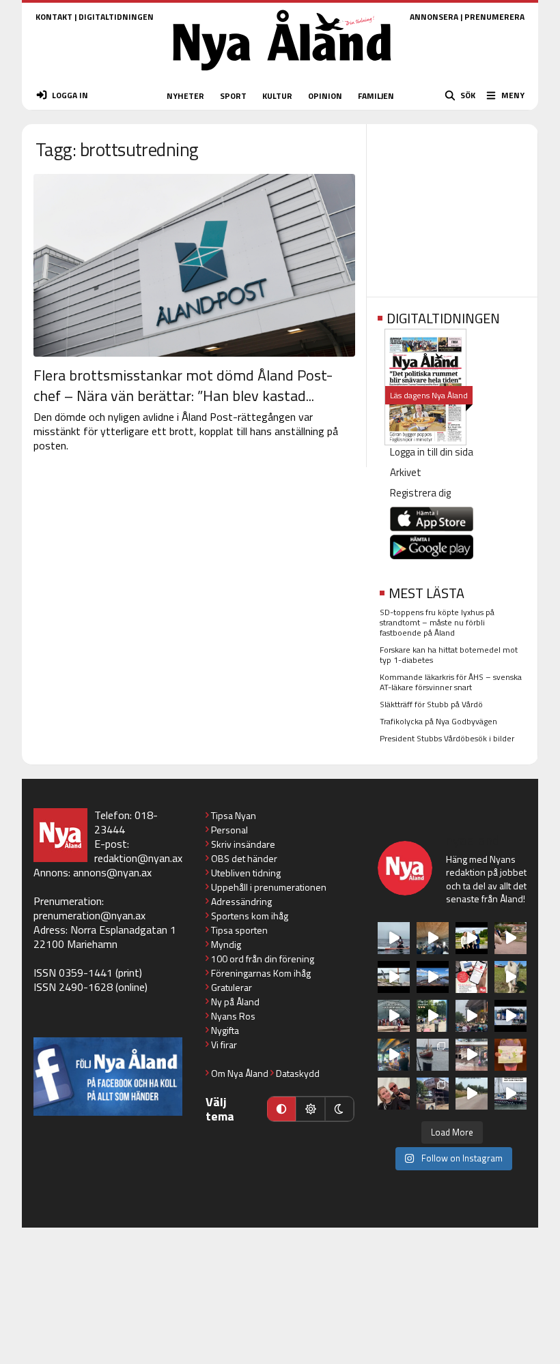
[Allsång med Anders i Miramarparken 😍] (510, 1016)
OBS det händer (244, 858)
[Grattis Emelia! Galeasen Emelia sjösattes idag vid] (433, 1055)
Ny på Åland (235, 1001)
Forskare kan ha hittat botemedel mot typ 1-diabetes (449, 654)
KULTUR (277, 95)
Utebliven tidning (246, 872)
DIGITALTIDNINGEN (116, 16)
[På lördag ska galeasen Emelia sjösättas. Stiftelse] (433, 1094)
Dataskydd (298, 1073)
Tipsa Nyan (233, 815)
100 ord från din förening (262, 958)
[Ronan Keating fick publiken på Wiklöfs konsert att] (472, 1016)
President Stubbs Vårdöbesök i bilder (447, 738)
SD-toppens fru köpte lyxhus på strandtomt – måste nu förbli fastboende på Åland (437, 622)
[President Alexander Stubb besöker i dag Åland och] (510, 938)
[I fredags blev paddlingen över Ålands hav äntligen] (394, 938)
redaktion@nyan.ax (138, 858)
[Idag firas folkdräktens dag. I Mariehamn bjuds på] (394, 1016)
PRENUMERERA (494, 16)
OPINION (325, 95)
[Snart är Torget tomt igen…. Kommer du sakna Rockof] (433, 1016)
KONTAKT (54, 16)
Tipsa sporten (239, 930)
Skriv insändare (243, 844)
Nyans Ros (233, 1016)
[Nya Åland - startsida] (282, 74)
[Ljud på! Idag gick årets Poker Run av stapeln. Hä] (510, 1094)
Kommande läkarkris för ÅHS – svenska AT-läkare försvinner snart (451, 682)
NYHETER (185, 95)
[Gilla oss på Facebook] (107, 1076)
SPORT (233, 95)
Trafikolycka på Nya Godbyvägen (438, 721)
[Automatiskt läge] (281, 1109)
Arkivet (405, 472)
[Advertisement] (452, 206)
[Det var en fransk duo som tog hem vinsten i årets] (394, 977)
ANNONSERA (434, 16)
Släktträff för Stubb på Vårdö (431, 704)
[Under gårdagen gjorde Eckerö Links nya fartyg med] (433, 977)
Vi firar (224, 1044)
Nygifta (225, 1030)
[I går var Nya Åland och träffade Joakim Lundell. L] (394, 1094)
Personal (229, 829)
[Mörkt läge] (339, 1109)
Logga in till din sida (431, 452)
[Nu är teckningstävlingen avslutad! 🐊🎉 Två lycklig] (510, 1055)
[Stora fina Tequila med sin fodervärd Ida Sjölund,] (510, 977)
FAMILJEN (376, 95)
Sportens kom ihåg (249, 915)
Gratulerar (231, 987)
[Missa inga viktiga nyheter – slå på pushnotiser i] (472, 977)
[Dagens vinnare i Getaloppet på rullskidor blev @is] (472, 1094)
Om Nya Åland (239, 1073)
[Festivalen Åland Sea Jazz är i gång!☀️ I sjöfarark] (433, 938)
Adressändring (241, 901)
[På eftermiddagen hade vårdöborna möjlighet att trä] (472, 938)
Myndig (226, 944)
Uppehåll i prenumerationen (268, 887)
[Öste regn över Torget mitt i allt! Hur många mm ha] (472, 1055)
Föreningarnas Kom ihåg (261, 973)
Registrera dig (420, 493)
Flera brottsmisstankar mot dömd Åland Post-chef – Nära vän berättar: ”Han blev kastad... (183, 385)
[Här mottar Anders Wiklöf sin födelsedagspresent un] (394, 1055)
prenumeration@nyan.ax (89, 915)
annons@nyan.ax (112, 872)
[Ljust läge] (310, 1109)
